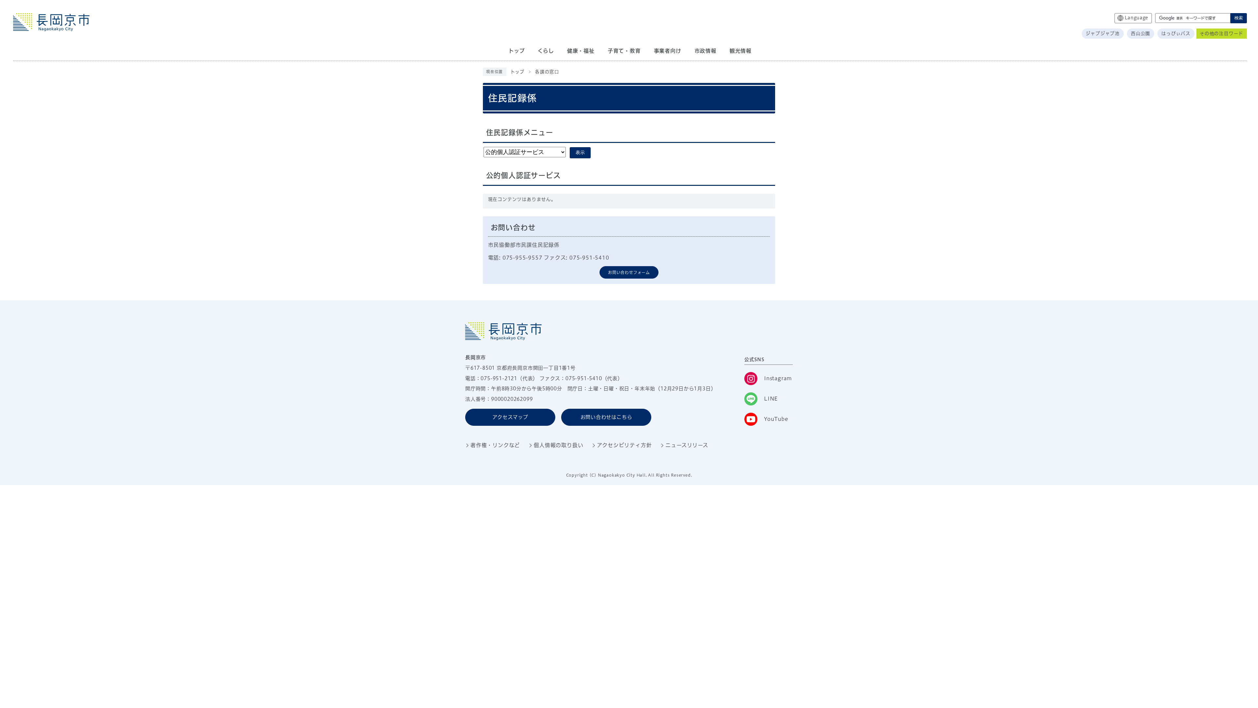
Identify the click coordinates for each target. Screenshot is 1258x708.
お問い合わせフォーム (629, 272)
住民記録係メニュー (519, 132)
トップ (517, 71)
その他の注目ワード (1221, 33)
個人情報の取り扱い (558, 445)
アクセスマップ (510, 417)
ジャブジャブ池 (1103, 33)
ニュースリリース (686, 445)
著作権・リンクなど (495, 445)
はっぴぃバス (1176, 33)
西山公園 (1140, 33)
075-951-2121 (499, 378)
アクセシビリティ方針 (624, 445)
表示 (580, 152)
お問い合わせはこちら (606, 417)
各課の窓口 (547, 71)
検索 (1238, 17)
